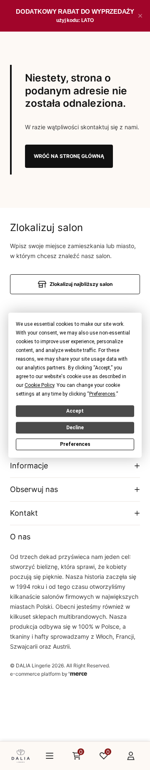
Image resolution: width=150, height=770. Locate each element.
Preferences (75, 444)
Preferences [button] (102, 394)
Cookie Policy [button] (39, 385)
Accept (75, 411)
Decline (75, 428)
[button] (140, 15)
